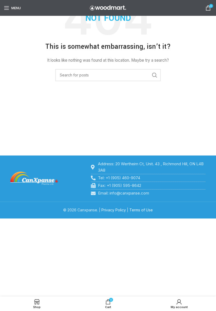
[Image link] (34, 178)
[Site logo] (108, 7)
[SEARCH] (155, 75)
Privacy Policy (113, 210)
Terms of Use (141, 210)
